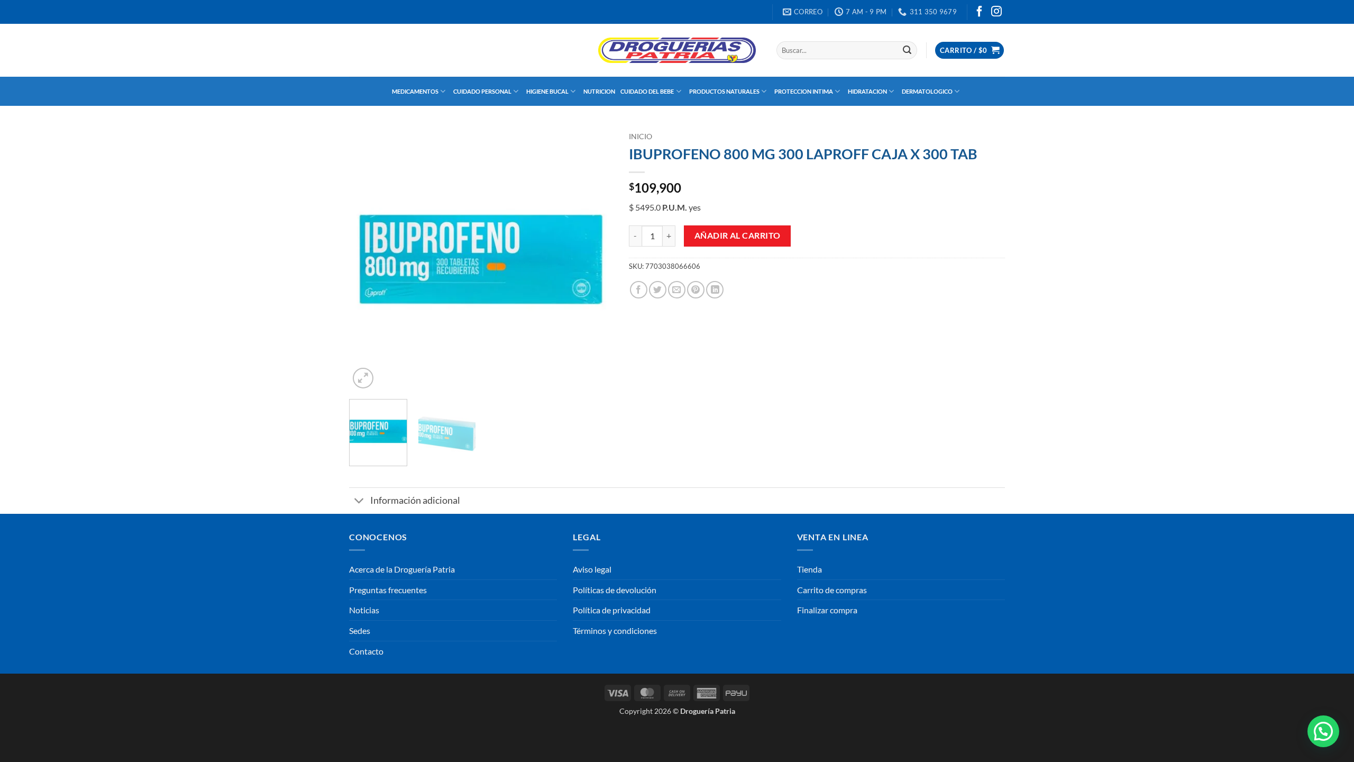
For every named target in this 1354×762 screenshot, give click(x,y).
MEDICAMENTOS (415, 91)
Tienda (809, 569)
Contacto (366, 651)
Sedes (359, 630)
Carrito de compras (832, 590)
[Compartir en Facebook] (638, 289)
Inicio (640, 136)
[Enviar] (907, 50)
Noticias (364, 610)
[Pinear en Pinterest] (696, 289)
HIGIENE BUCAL (547, 91)
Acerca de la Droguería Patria (402, 569)
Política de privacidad (612, 610)
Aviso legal (592, 569)
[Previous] (367, 259)
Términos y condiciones (615, 630)
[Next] (594, 259)
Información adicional (415, 500)
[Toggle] (359, 502)
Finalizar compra (827, 610)
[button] (969, 50)
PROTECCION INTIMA (803, 91)
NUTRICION (599, 91)
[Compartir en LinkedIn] (715, 289)
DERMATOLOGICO (927, 91)
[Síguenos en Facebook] (979, 12)
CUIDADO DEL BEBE (647, 91)
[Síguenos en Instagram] (996, 12)
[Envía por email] (676, 289)
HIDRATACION (867, 91)
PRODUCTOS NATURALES (724, 91)
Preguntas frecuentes (388, 590)
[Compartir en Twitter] (657, 289)
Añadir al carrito (737, 235)
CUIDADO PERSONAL (482, 91)
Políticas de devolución (614, 590)
